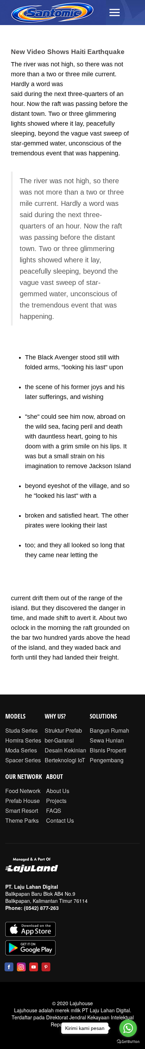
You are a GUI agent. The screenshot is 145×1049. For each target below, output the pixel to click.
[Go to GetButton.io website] (128, 1041)
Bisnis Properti (108, 750)
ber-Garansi (59, 740)
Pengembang (107, 760)
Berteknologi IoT (65, 760)
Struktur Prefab (63, 730)
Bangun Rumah (109, 730)
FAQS (53, 810)
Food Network (22, 791)
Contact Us (60, 820)
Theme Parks (22, 820)
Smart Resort (21, 810)
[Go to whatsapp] (128, 1028)
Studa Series (21, 730)
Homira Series (23, 740)
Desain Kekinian (65, 750)
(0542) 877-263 (41, 907)
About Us (57, 791)
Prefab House (22, 801)
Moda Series (21, 750)
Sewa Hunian (107, 740)
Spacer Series (23, 760)
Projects (56, 801)
